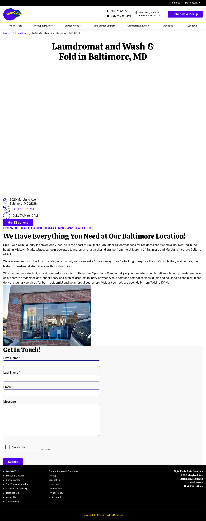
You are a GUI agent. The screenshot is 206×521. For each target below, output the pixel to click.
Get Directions (195, 486)
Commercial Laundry (138, 25)
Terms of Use (55, 488)
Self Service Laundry (104, 25)
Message (9, 401)
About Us (168, 25)
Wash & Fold (15, 25)
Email (8, 387)
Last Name (11, 372)
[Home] (12, 14)
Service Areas (72, 25)
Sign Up (176, 2)
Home (6, 33)
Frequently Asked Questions (63, 471)
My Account (191, 2)
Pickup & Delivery (43, 25)
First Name (11, 358)
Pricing (52, 475)
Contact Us (54, 480)
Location (192, 25)
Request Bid (12, 493)
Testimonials (12, 501)
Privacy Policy (55, 493)
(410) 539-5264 (119, 11)
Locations (21, 33)
